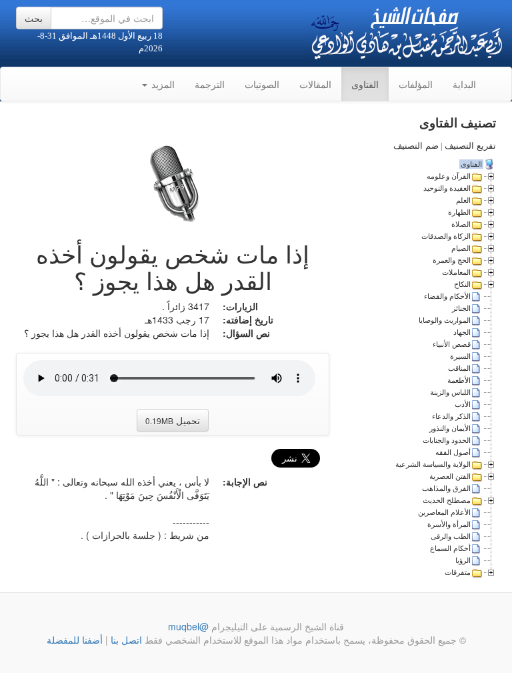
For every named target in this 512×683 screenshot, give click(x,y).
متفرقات (458, 572)
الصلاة (461, 224)
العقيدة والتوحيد (447, 188)
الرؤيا (463, 560)
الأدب (463, 404)
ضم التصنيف (416, 146)
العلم (463, 200)
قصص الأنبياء (452, 344)
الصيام (461, 248)
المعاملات (456, 272)
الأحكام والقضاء (447, 296)
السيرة (460, 356)
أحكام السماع (450, 548)
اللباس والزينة (450, 392)
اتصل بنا (125, 639)
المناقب (459, 368)
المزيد (162, 84)
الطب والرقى (451, 536)
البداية (464, 84)
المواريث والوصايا (445, 320)
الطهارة (459, 212)
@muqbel (188, 626)
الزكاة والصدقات (446, 236)
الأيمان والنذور (450, 428)
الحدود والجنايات (447, 440)
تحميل (172, 420)
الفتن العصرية (450, 476)
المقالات (315, 84)
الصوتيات (262, 84)
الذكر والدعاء (451, 416)
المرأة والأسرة (449, 524)
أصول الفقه (453, 452)
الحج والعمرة (452, 260)
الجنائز (461, 308)
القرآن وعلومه (449, 176)
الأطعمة (459, 380)
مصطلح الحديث (447, 500)
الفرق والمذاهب (446, 488)
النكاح (462, 284)
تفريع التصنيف (470, 146)
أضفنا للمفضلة (75, 639)
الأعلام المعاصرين (444, 512)
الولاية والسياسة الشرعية (433, 464)
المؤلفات (416, 84)
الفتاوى (365, 84)
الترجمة (210, 84)
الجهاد (462, 332)
